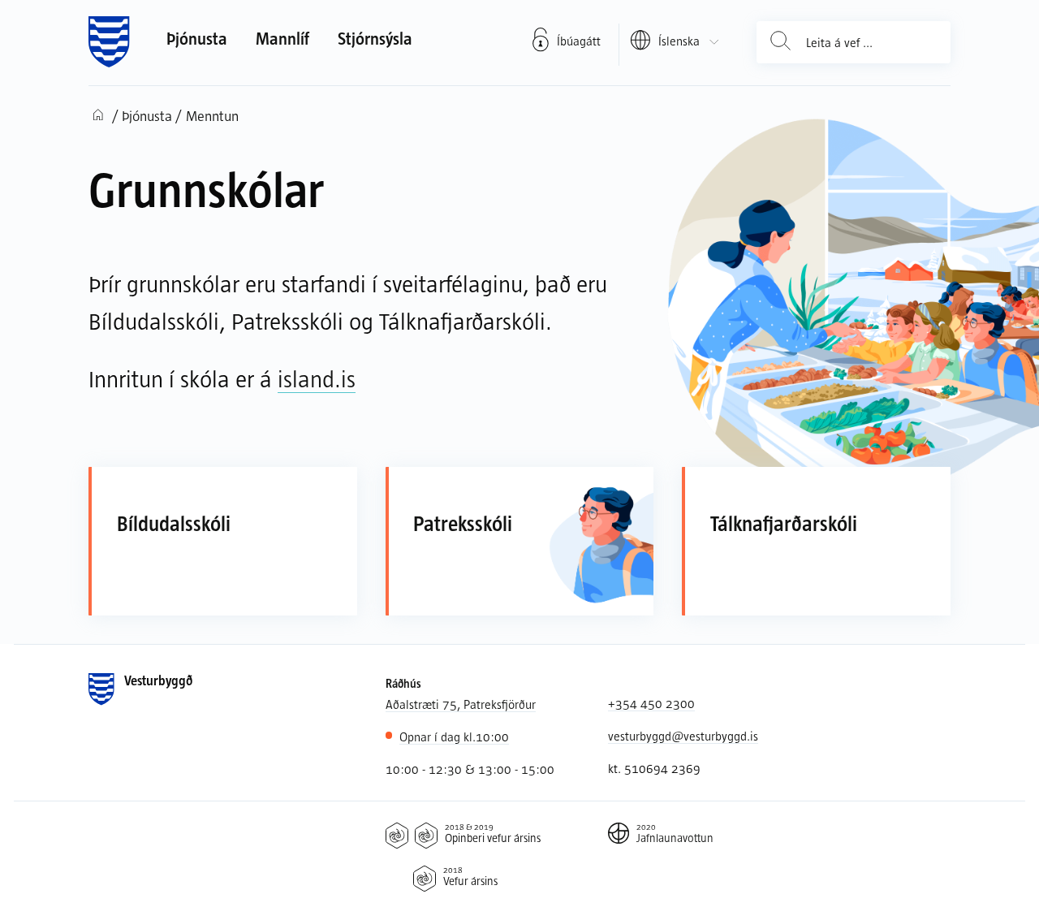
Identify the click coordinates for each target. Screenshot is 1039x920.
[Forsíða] (109, 42)
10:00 (454, 736)
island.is (317, 378)
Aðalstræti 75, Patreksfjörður (461, 704)
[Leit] (781, 42)
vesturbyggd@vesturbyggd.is (683, 735)
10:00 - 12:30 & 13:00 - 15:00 (470, 769)
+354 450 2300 (651, 703)
